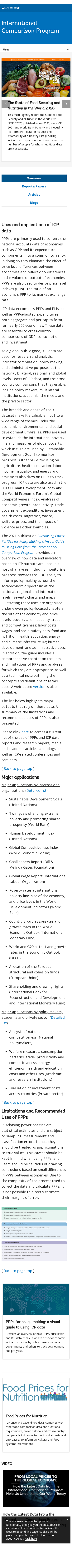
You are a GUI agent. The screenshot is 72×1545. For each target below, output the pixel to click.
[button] (66, 104)
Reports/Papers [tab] (34, 186)
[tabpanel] (34, 744)
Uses (6, 49)
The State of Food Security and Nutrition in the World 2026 (34, 105)
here (25, 732)
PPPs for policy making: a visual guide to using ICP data (33, 1324)
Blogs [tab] (34, 203)
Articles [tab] (34, 194)
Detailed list (36, 790)
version (39, 686)
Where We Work (11, 8)
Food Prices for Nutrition (26, 1416)
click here (31, 1538)
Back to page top (18, 768)
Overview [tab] (34, 178)
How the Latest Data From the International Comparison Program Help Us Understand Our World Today (36, 1500)
